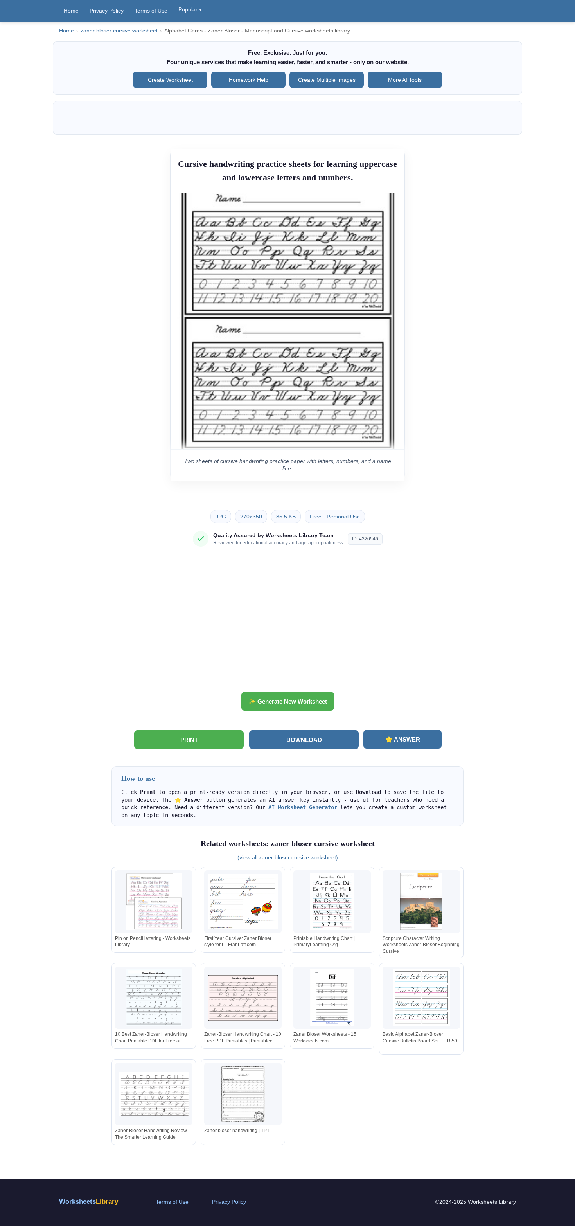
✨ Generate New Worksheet (287, 701)
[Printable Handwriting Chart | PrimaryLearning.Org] (332, 901)
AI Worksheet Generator (302, 807)
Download (304, 739)
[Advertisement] (287, 622)
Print (189, 739)
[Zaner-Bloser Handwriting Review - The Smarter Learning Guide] (154, 1094)
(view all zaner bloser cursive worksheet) (287, 857)
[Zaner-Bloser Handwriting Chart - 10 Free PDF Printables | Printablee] (243, 997)
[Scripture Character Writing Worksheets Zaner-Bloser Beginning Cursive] (421, 901)
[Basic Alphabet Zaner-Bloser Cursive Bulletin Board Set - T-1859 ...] (421, 997)
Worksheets (88, 1201)
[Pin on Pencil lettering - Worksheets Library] (154, 901)
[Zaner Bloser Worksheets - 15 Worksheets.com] (332, 997)
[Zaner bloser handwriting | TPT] (243, 1094)
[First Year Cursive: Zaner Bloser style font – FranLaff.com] (243, 901)
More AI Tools (405, 80)
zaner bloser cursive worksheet (119, 31)
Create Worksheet (170, 80)
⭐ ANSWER (402, 739)
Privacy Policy (107, 10)
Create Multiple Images (327, 80)
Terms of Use (151, 10)
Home (71, 10)
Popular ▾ (190, 9)
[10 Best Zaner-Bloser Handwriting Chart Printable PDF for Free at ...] (154, 997)
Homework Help (248, 80)
